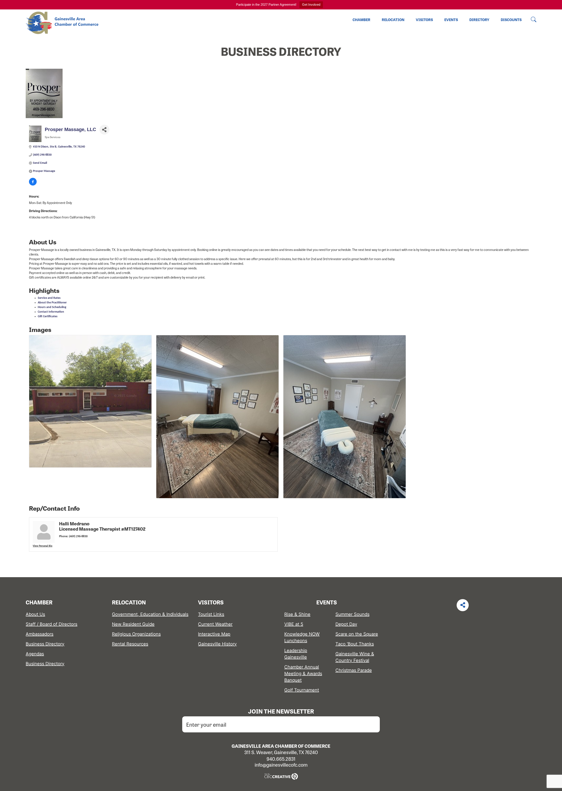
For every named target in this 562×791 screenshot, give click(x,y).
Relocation (393, 19)
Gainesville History (217, 644)
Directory (479, 19)
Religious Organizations (136, 634)
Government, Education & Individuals (150, 614)
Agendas (35, 653)
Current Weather (215, 624)
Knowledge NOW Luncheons (302, 637)
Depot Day (346, 624)
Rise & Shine (297, 614)
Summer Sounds (352, 614)
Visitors (424, 19)
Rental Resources (130, 644)
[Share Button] (104, 130)
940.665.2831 (281, 759)
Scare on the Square (356, 634)
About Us (35, 614)
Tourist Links (211, 614)
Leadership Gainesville (295, 654)
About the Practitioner (52, 302)
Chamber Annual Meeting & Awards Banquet (303, 673)
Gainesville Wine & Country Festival (354, 657)
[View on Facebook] (33, 184)
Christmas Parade (353, 670)
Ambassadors (39, 634)
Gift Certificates (48, 316)
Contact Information (51, 312)
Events (451, 19)
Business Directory (45, 644)
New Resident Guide (133, 624)
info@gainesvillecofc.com (281, 765)
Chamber (361, 19)
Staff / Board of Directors (51, 624)
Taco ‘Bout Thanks (354, 644)
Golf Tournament (301, 690)
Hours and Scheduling (52, 307)
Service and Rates (49, 298)
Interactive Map (214, 634)
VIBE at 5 (293, 624)
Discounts (511, 19)
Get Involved (311, 4)
